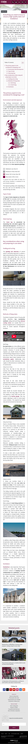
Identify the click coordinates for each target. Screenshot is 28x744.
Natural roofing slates (14, 696)
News (6, 5)
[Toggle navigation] (25, 2)
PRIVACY (6, 733)
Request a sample (14, 707)
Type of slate (11, 71)
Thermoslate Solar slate (14, 697)
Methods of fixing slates (14, 81)
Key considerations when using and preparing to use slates (14, 76)
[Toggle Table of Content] (22, 63)
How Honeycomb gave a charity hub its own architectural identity (13, 663)
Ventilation (11, 87)
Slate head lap (11, 73)
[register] (16, 2)
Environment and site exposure (15, 69)
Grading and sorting (13, 79)
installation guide (8, 359)
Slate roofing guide (14, 705)
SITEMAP (21, 733)
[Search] (22, 2)
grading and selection (12, 251)
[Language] (19, 2)
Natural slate (4, 11)
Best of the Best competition (14, 710)
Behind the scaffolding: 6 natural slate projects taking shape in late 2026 (12, 645)
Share (23, 11)
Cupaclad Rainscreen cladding (14, 699)
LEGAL (9, 733)
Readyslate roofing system (14, 701)
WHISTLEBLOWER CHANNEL (15, 733)
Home (2, 5)
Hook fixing (13, 85)
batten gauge (15, 396)
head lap (10, 222)
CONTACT (2, 733)
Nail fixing (13, 83)
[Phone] (13, 2)
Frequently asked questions (14, 709)
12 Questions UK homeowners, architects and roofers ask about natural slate (13, 681)
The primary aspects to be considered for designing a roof (13, 66)
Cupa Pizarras (10, 742)
